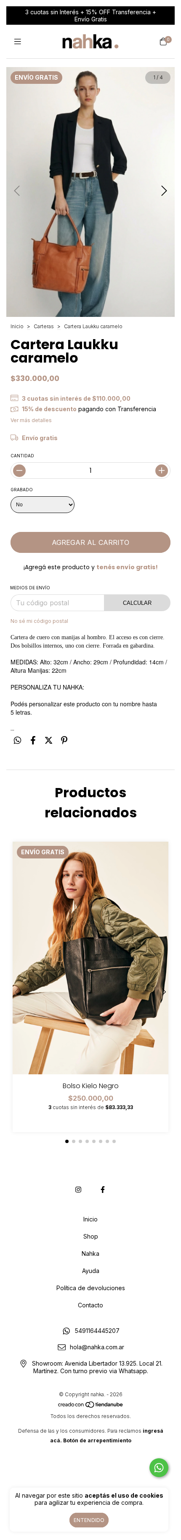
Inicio (17, 326)
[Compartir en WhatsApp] (17, 740)
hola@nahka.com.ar (97, 1347)
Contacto (90, 1305)
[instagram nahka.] (78, 1189)
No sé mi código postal (39, 621)
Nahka (90, 1253)
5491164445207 (97, 1331)
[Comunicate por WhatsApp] (158, 1467)
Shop (90, 1236)
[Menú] (18, 41)
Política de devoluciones (90, 1287)
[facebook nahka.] (102, 1189)
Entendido (89, 1520)
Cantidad (22, 455)
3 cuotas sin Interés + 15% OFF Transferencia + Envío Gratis (90, 15)
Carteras (44, 326)
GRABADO (22, 489)
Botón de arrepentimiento (97, 1440)
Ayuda (90, 1270)
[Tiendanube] (91, 1406)
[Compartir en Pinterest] (64, 740)
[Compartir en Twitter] (49, 740)
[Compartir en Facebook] (33, 740)
